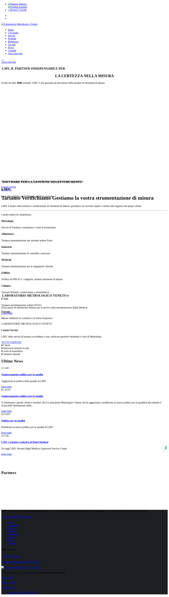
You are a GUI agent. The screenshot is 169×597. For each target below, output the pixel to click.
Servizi (11, 35)
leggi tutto (6, 386)
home (11, 29)
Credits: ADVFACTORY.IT (23, 592)
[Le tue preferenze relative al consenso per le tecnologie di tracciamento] (166, 448)
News (11, 47)
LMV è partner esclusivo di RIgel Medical (24, 442)
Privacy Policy (9, 582)
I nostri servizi (8, 186)
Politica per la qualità (13, 420)
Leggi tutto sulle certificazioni (16, 516)
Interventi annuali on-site (16, 348)
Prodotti (12, 38)
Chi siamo (13, 32)
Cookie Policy (8, 587)
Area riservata (15, 53)
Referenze (13, 41)
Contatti (12, 50)
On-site (12, 44)
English (22, 7)
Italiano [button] (22, 4)
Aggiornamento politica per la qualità (22, 374)
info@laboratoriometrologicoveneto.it (20, 561)
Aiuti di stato (8, 577)
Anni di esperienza (13, 351)
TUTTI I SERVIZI (11, 342)
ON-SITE (6, 189)
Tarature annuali (11, 354)
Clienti (6, 345)
